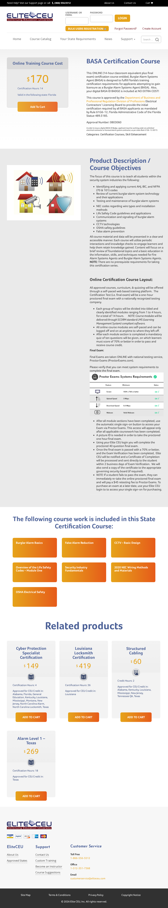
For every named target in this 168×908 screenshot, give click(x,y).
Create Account (151, 28)
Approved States (17, 860)
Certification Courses (112, 134)
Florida (52, 94)
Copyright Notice (131, 895)
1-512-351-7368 (80, 868)
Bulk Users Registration (86, 29)
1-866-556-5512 (80, 858)
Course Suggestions (47, 872)
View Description (31, 704)
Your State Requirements (78, 39)
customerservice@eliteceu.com (87, 878)
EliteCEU (15, 847)
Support (127, 39)
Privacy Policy (95, 895)
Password (96, 12)
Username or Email (73, 13)
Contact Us (130, 2)
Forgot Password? (126, 28)
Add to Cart (37, 106)
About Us (109, 2)
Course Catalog (40, 39)
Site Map (26, 895)
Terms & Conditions (60, 895)
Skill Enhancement (136, 134)
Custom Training (45, 860)
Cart (148, 2)
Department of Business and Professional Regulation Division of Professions (123, 99)
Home (17, 39)
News (108, 39)
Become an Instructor (48, 866)
